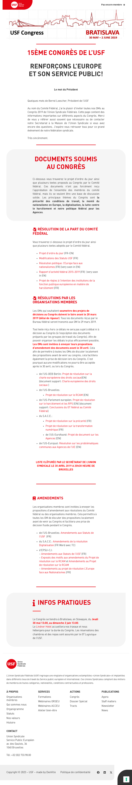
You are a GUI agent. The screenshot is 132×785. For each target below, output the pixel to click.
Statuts (10, 714)
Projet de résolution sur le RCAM (64, 395)
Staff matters (109, 701)
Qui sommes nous (16, 705)
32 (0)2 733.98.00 (22, 755)
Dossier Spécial (78, 701)
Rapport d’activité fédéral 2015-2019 (59, 272)
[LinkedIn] (104, 772)
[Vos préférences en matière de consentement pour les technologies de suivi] (126, 779)
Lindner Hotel (44, 627)
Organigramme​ (15, 709)
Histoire (10, 723)
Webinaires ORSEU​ (49, 701)
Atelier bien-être (47, 710)
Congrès (74, 697)
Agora (105, 697)
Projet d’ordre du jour (51, 253)
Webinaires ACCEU (49, 706)
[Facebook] (98, 772)
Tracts (73, 706)
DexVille (51, 772)
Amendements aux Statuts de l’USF (61, 554)
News (105, 710)
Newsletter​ (108, 706)
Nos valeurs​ (13, 718)
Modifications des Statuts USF (56, 258)
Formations (44, 697)
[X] (111, 772)
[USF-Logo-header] (18, 5)
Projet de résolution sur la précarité (66, 421)
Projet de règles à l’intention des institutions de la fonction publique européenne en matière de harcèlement (67, 285)
